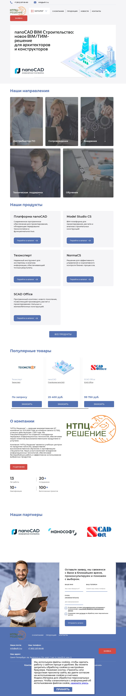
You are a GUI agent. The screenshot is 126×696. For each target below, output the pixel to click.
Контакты (96, 11)
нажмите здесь (79, 683)
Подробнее (19, 467)
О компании (58, 11)
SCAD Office (89, 379)
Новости (85, 11)
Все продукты (63, 334)
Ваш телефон (91, 584)
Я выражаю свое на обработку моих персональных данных (88, 614)
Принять (63, 689)
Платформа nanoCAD (56, 382)
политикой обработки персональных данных (86, 609)
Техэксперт (17, 379)
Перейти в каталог (25, 240)
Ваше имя (69, 584)
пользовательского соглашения (93, 607)
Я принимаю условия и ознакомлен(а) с (86, 609)
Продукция (72, 11)
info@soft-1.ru (43, 2)
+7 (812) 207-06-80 (21, 2)
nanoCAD (52, 379)
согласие (82, 613)
